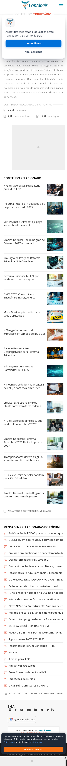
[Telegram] (41, 710)
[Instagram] (10, 710)
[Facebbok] (16, 710)
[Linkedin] (35, 710)
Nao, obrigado (33, 52)
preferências (36, 742)
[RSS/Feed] (52, 709)
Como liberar (34, 43)
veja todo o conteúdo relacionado (29, 511)
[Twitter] (21, 710)
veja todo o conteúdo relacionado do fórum (36, 693)
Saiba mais (9, 742)
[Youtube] (29, 710)
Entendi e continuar (33, 749)
